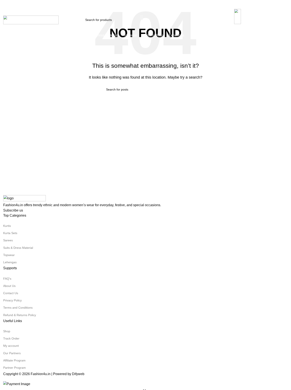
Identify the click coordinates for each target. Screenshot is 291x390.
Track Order (11, 338)
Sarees (8, 240)
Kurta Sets (10, 233)
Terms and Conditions (18, 307)
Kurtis (7, 225)
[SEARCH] (141, 17)
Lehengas (10, 262)
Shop (6, 331)
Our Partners (12, 353)
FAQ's (7, 278)
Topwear (9, 255)
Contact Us (10, 293)
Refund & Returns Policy (19, 315)
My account (11, 345)
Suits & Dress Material (18, 247)
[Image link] (24, 198)
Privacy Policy (12, 300)
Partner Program (14, 367)
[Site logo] (31, 20)
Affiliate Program (14, 360)
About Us (9, 286)
